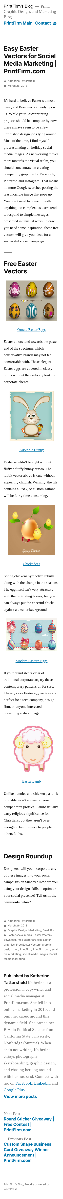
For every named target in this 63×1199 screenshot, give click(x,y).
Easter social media (20, 935)
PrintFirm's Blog (18, 6)
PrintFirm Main (18, 23)
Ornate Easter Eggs (31, 329)
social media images (35, 954)
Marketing (34, 930)
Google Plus (14, 1090)
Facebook (23, 1083)
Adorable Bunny (31, 450)
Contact (43, 23)
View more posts (20, 1096)
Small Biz (48, 930)
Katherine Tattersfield (21, 80)
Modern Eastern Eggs (32, 660)
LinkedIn (42, 1083)
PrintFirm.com (41, 949)
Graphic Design (17, 930)
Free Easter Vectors (28, 944)
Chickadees (31, 563)
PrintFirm (25, 949)
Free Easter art (26, 939)
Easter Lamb (31, 781)
